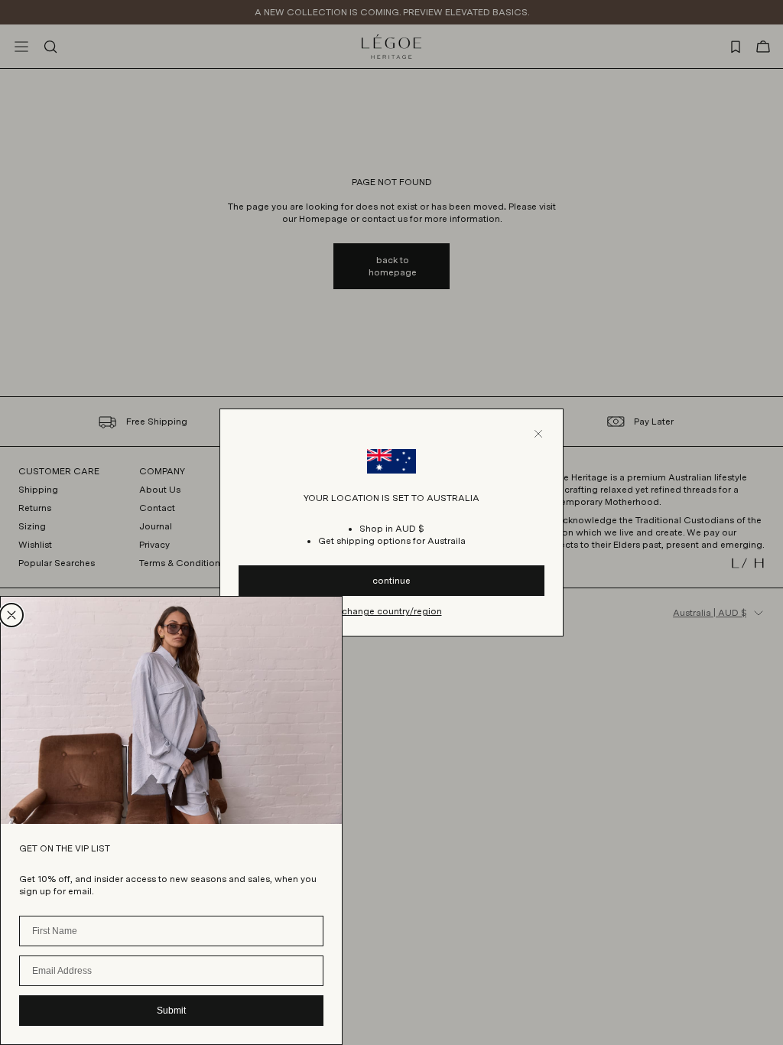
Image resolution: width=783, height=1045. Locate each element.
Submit (171, 1010)
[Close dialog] (11, 615)
